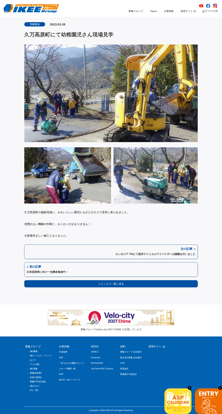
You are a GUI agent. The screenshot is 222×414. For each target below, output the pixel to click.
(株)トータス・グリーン (41, 355)
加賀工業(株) (36, 377)
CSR (122, 363)
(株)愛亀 (33, 351)
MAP (61, 374)
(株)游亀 (33, 368)
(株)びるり (35, 386)
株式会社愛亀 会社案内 (131, 357)
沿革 (61, 357)
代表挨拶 (63, 352)
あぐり (33, 360)
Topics (153, 11)
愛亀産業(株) (36, 373)
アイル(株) (35, 364)
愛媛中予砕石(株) (38, 381)
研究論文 (124, 368)
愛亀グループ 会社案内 (131, 352)
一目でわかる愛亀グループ (71, 363)
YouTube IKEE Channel (102, 368)
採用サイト (187, 11)
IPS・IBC (34, 390)
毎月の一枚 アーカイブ (69, 380)
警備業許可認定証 (128, 374)
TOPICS (95, 352)
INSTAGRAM (97, 363)
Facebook (95, 357)
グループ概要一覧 (67, 368)
